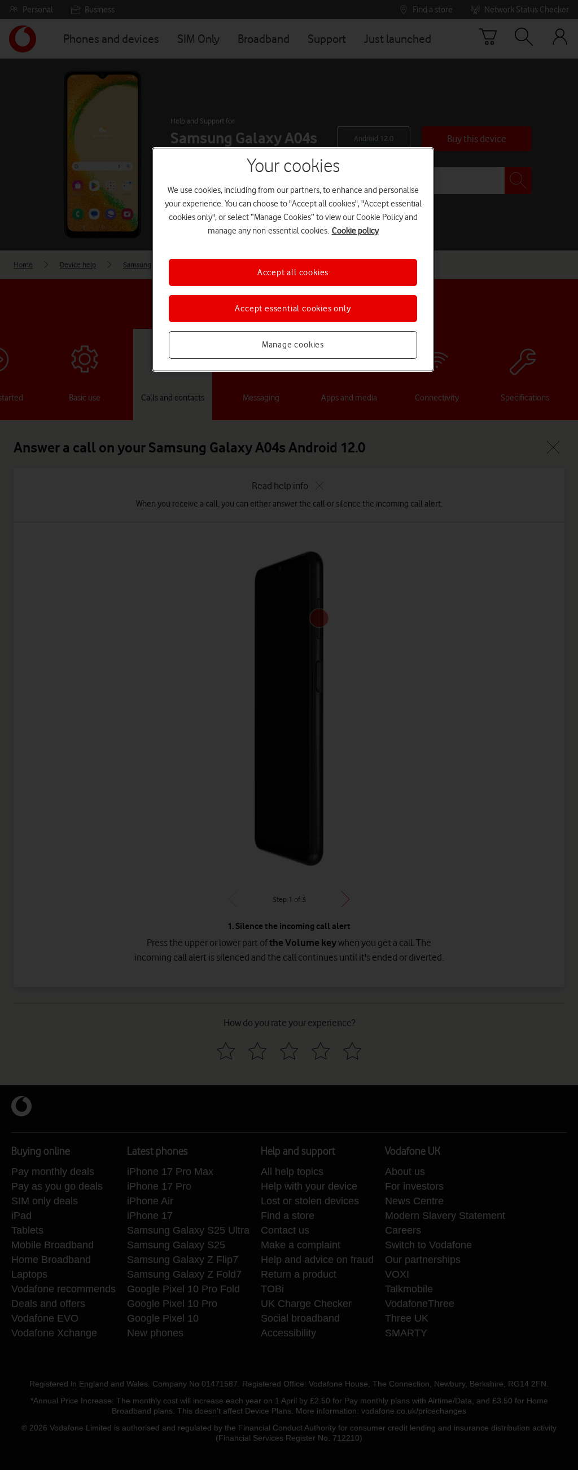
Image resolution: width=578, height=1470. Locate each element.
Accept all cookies (293, 272)
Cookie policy (355, 231)
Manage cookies (293, 345)
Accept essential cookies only (293, 308)
